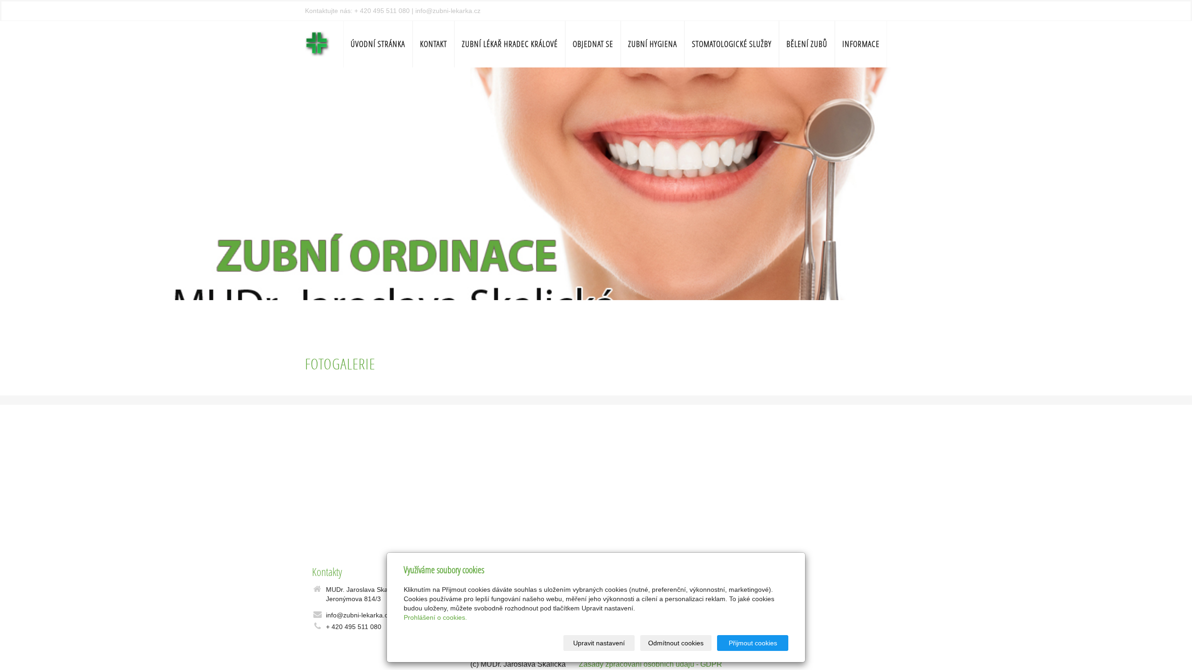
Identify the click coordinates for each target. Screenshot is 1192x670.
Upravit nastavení (599, 643)
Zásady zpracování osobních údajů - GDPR (650, 664)
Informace (861, 44)
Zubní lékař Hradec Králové (510, 44)
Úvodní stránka (378, 44)
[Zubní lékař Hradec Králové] (317, 43)
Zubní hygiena (652, 44)
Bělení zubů (806, 44)
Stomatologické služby (732, 44)
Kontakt (433, 44)
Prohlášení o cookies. (435, 617)
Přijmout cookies (753, 643)
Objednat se (593, 44)
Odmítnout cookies (676, 643)
